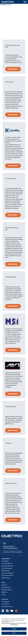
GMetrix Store (5, 578)
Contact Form (5, 604)
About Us (4, 585)
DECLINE (14, 628)
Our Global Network (7, 575)
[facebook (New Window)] (7, 610)
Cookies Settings (14, 624)
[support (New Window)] (16, 610)
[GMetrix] (7, 2)
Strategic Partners (6, 590)
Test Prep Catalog (6, 568)
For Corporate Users (7, 566)
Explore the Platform (7, 573)
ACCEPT (14, 633)
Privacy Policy (4, 621)
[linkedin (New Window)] (2, 610)
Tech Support (5, 601)
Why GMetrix (5, 570)
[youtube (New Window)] (11, 610)
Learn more (12, 69)
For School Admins (6, 563)
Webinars (4, 592)
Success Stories (5, 587)
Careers (3, 594)
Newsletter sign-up (7, 606)
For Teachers (5, 561)
